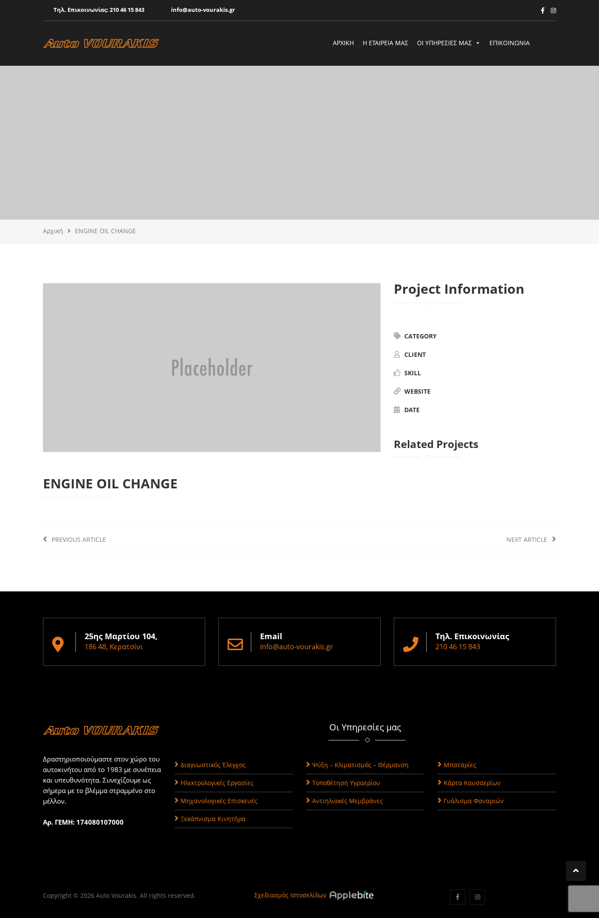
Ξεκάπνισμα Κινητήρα (213, 819)
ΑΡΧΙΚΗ (343, 43)
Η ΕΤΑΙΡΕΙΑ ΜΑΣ (385, 43)
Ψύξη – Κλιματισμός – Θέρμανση (360, 765)
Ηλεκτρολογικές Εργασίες (217, 783)
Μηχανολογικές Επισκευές (219, 801)
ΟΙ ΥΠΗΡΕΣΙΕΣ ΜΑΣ (444, 43)
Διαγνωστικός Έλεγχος (213, 765)
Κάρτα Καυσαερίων (472, 783)
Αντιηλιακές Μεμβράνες (347, 801)
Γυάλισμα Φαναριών (474, 801)
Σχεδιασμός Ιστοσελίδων (290, 895)
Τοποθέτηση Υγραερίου (346, 783)
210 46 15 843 (127, 10)
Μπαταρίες (460, 765)
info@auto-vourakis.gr (203, 10)
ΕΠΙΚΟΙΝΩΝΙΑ (509, 43)
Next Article (527, 539)
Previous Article (78, 539)
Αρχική (53, 231)
